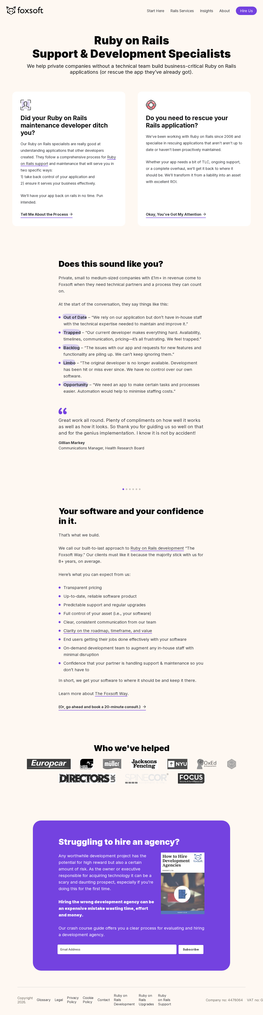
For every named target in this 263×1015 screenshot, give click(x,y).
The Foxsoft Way (111, 693)
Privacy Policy (73, 1000)
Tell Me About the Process (44, 214)
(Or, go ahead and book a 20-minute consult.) (100, 707)
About (224, 11)
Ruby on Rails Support (164, 999)
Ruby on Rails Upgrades (146, 999)
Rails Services (182, 11)
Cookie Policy (88, 1000)
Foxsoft (24, 10)
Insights (206, 11)
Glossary (44, 1000)
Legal (59, 1000)
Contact (104, 1000)
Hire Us (246, 11)
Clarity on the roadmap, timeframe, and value (107, 630)
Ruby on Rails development (157, 548)
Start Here (155, 11)
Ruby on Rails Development (124, 999)
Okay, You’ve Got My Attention (173, 214)
